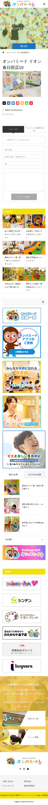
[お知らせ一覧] (24, 712)
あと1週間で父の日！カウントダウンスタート (13, 234)
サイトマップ (8, 786)
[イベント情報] (24, 730)
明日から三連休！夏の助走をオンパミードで (34, 287)
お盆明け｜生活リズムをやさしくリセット (34, 234)
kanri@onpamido (16, 110)
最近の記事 (13, 475)
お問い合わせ (8, 781)
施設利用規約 (29, 786)
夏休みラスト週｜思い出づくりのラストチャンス (13, 260)
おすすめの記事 (34, 475)
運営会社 (27, 781)
